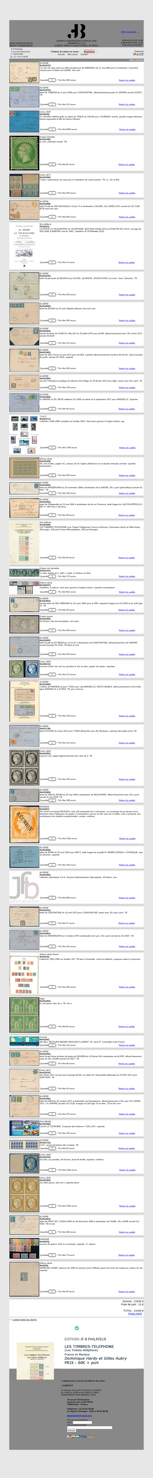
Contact (84, 54)
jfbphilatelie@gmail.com (79, 1415)
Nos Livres (73, 54)
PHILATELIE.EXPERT (132, 45)
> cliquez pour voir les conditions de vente (83, 1381)
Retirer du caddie (127, 80)
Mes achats (136, 60)
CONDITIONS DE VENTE (25, 1320)
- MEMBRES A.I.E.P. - (76, 43)
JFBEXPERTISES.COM (132, 43)
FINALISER (135, 1313)
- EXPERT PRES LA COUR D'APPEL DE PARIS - (76, 45)
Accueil (61, 54)
